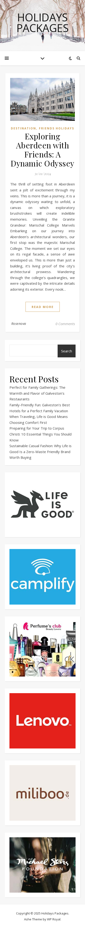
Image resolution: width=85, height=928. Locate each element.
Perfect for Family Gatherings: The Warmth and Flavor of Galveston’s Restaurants (37, 393)
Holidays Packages (43, 22)
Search (66, 351)
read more (43, 307)
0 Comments (65, 323)
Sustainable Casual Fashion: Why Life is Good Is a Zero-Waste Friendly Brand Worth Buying (40, 451)
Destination (23, 128)
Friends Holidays (56, 128)
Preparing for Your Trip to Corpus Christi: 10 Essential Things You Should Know (40, 434)
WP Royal (53, 919)
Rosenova (18, 323)
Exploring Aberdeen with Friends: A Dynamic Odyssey (42, 149)
